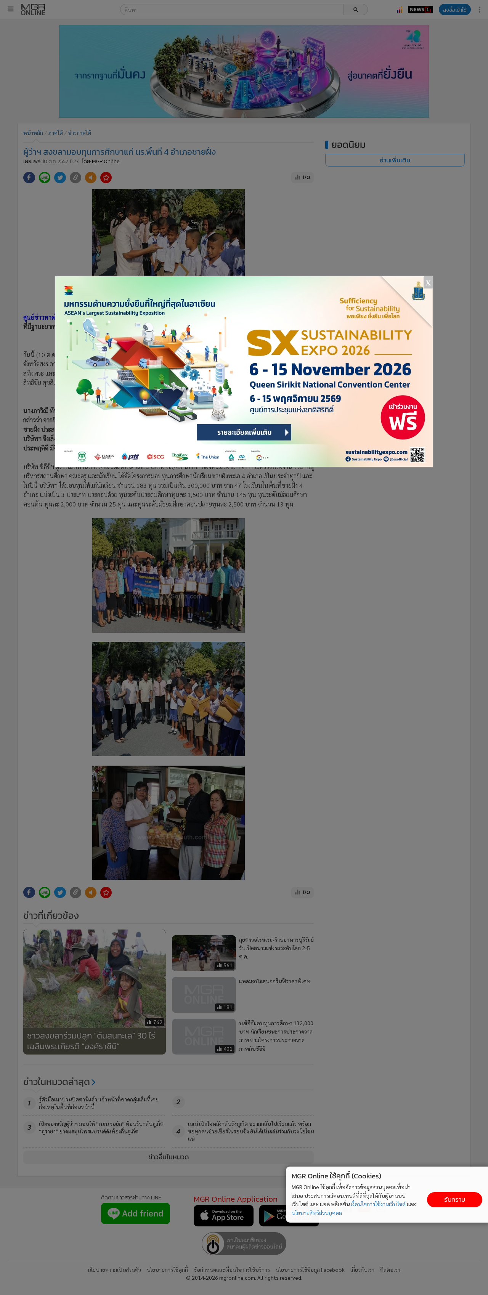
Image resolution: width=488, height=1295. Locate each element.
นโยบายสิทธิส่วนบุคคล (317, 1212)
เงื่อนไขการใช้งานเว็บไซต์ (378, 1203)
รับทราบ (454, 1199)
